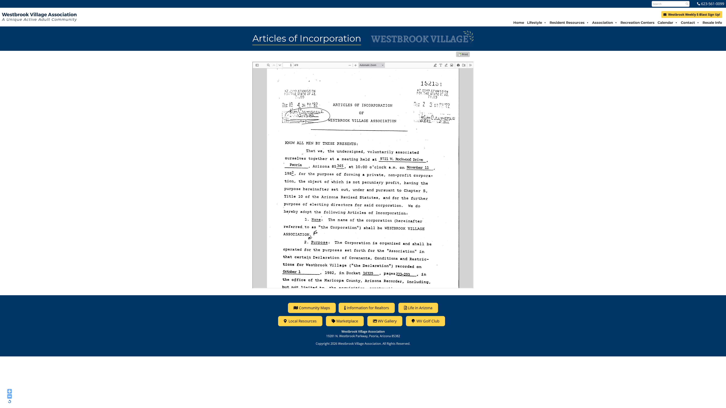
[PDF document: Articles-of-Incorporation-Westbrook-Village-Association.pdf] (363, 175)
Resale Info (712, 23)
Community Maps (314, 307)
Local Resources (302, 321)
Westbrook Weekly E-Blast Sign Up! (693, 14)
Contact (688, 23)
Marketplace (346, 321)
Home (518, 23)
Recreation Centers (638, 23)
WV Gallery (387, 321)
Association (602, 23)
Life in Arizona (420, 307)
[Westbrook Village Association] (39, 17)
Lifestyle (534, 23)
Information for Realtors (368, 307)
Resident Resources (567, 23)
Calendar (665, 23)
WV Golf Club (427, 321)
